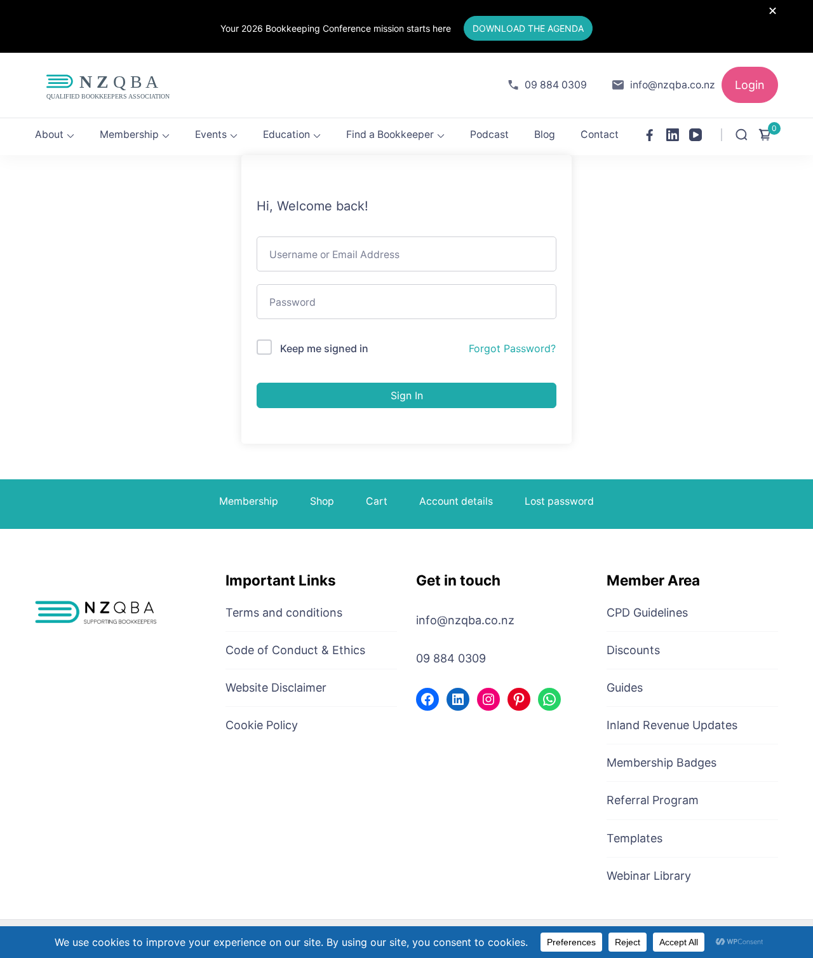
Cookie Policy (261, 725)
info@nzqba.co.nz (672, 85)
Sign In (407, 395)
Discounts (633, 650)
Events (211, 134)
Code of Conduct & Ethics (295, 650)
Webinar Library (649, 875)
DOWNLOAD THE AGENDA (528, 28)
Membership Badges (661, 762)
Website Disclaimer (275, 687)
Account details (456, 501)
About (49, 134)
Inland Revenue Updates (672, 725)
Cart (376, 501)
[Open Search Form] (741, 134)
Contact (600, 134)
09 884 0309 (556, 85)
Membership (129, 134)
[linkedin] (672, 134)
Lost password (559, 501)
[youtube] (695, 134)
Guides (625, 687)
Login (750, 85)
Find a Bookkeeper (390, 134)
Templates (634, 838)
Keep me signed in (324, 348)
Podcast (489, 134)
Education (286, 134)
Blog (544, 134)
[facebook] (649, 134)
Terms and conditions (283, 612)
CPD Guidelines (647, 612)
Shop (322, 501)
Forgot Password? (512, 348)
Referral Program (653, 800)
